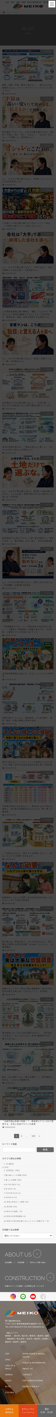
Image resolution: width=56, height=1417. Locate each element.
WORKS (9, 1375)
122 (33, 1136)
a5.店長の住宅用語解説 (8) (15, 1216)
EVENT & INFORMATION (34, 1363)
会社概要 (8, 1262)
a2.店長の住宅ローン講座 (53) (16, 1202)
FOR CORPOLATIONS (32, 1381)
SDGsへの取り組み (38, 1262)
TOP (7, 1354)
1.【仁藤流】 (9, 1164)
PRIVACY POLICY (30, 1387)
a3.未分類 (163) (10, 1206)
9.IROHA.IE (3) (10, 1197)
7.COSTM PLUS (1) (12, 1193)
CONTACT (27, 1375)
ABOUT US (18, 1255)
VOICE (8, 1381)
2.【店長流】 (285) (12, 1170)
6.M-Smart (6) (10, 1189)
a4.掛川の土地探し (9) (13, 1211)
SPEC (8, 1360)
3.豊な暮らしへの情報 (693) (15, 1175)
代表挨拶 (20, 1262)
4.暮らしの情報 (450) (13, 1180)
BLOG (8, 1387)
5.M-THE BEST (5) (12, 1184)
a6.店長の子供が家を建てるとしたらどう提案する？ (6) (26, 1221)
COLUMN (9, 1392)
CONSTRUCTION (25, 1278)
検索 (45, 1149)
